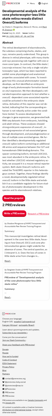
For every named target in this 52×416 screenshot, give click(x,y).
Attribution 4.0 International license (16, 410)
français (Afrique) (10, 325)
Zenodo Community (35, 400)
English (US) (7, 321)
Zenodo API (10, 403)
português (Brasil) (26, 325)
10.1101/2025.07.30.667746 (20, 36)
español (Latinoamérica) (24, 321)
